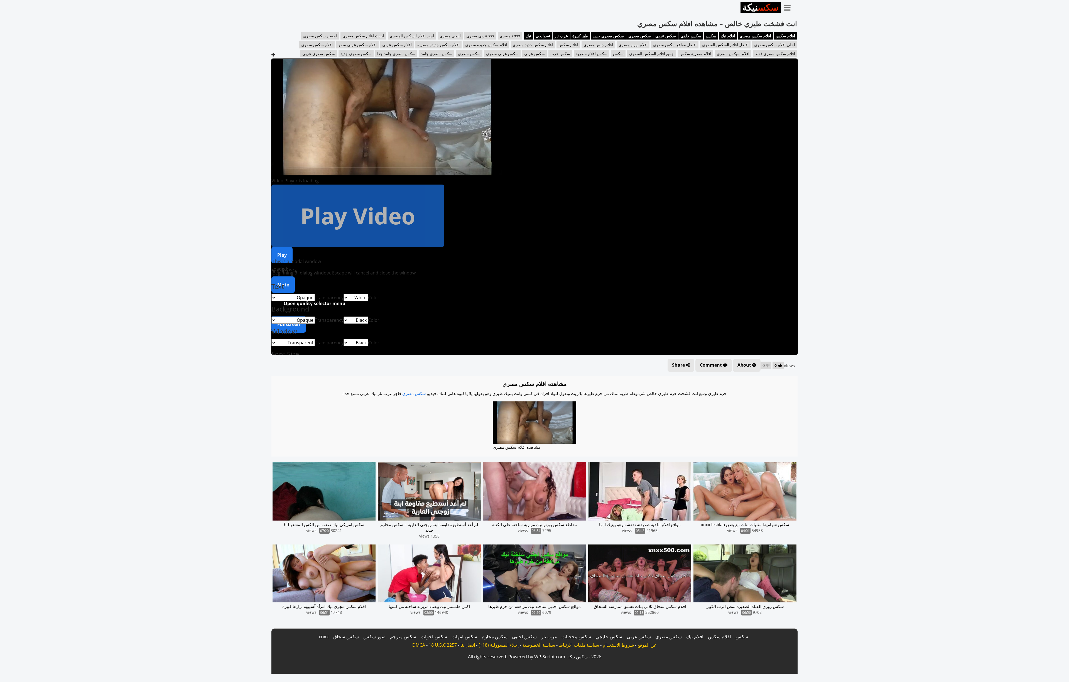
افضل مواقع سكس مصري (675, 44)
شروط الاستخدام (618, 645)
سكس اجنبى (524, 636)
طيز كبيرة (580, 35)
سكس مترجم (403, 636)
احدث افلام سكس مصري (363, 35)
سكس (711, 35)
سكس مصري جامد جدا (396, 53)
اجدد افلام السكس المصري (412, 35)
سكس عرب (560, 53)
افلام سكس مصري (755, 35)
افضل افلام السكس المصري (725, 44)
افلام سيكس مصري (733, 53)
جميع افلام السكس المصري (651, 53)
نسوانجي (543, 35)
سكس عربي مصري (502, 53)
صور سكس (374, 636)
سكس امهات (464, 636)
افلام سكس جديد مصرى (533, 44)
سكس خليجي (608, 636)
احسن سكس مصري (320, 35)
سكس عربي (665, 35)
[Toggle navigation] (789, 6)
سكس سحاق (346, 636)
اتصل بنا (467, 645)
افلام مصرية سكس (695, 53)
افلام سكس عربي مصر (357, 44)
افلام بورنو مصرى (633, 44)
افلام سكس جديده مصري (486, 44)
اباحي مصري (450, 35)
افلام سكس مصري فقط (775, 53)
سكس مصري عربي (318, 53)
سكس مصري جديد (608, 35)
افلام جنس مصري (598, 44)
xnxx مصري (510, 35)
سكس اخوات (434, 636)
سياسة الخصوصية (538, 645)
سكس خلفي (690, 35)
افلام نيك (728, 35)
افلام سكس (785, 35)
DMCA (418, 645)
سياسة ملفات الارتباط (579, 645)
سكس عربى (639, 636)
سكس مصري (639, 35)
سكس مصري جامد (436, 53)
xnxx (323, 636)
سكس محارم (494, 636)
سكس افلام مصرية (591, 53)
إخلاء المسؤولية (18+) (499, 645)
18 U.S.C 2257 (443, 645)
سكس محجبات (576, 636)
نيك (528, 35)
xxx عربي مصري (480, 35)
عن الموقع (647, 645)
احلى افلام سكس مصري (774, 44)
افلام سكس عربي (397, 44)
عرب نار (561, 35)
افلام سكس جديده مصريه (438, 44)
